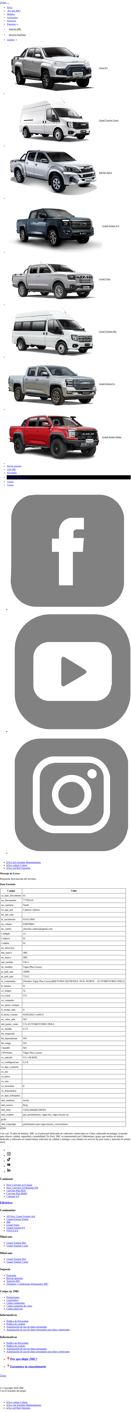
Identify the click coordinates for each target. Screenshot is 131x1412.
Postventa (11, 24)
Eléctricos (11, 21)
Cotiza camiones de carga (19, 1306)
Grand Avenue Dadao (111, 437)
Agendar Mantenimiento (18, 477)
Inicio (9, 7)
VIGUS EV (12, 1230)
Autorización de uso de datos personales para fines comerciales (38, 1329)
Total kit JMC (15, 29)
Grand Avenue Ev (107, 384)
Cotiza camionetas (15, 1303)
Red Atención (23, 1408)
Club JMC (11, 469)
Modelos (11, 14)
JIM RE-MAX (105, 173)
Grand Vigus (104, 279)
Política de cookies (15, 1324)
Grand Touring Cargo (109, 120)
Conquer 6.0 (12, 1196)
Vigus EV (103, 68)
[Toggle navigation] (8, 3)
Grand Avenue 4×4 (110, 226)
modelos (11, 40)
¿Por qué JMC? (14, 11)
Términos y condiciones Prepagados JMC (27, 1284)
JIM (8, 1222)
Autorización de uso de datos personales (26, 1326)
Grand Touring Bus (107, 331)
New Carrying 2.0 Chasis (19, 1185)
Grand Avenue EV (15, 1227)
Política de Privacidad (17, 1321)
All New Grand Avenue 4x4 (20, 1216)
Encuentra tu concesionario (28, 1366)
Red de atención (14, 466)
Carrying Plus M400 (16, 1193)
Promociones (12, 1297)
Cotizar (10, 482)
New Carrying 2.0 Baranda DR (22, 1187)
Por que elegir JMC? (24, 1359)
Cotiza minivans (14, 1308)
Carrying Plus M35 (16, 1190)
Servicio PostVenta (17, 35)
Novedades (12, 473)
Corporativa (12, 17)
